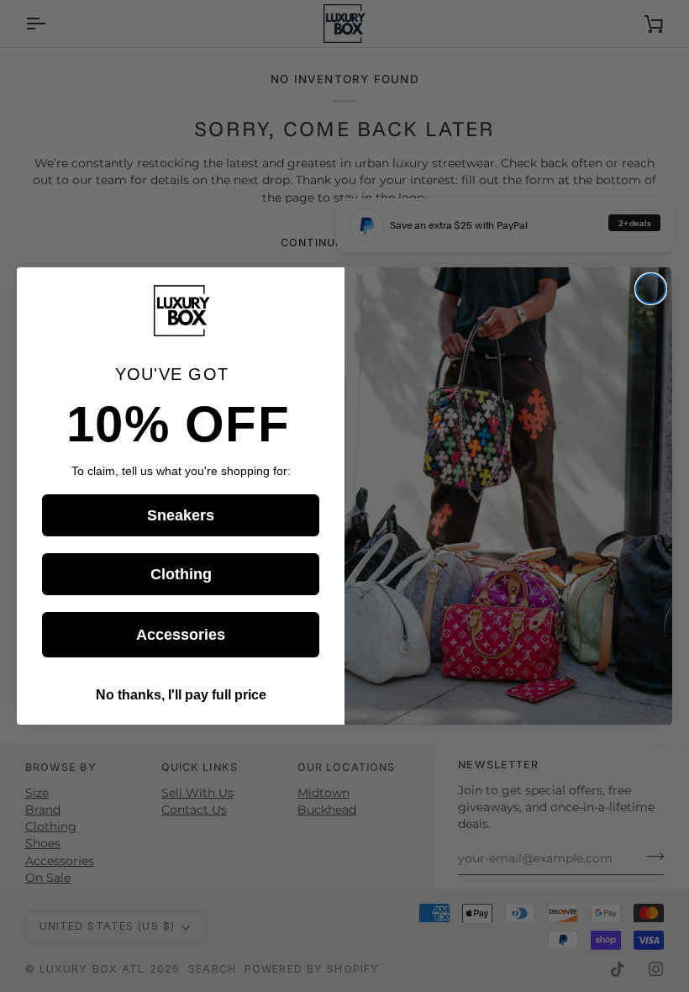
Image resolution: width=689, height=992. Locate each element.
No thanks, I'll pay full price (181, 695)
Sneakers (180, 515)
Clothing (181, 574)
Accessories (180, 634)
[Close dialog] (650, 288)
